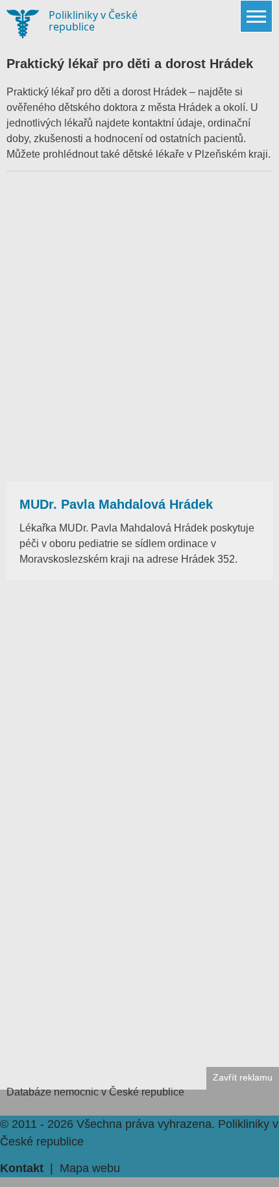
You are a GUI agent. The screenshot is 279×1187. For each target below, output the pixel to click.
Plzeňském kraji (231, 154)
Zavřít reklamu (243, 1078)
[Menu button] (256, 16)
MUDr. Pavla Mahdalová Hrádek (116, 504)
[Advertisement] (139, 326)
